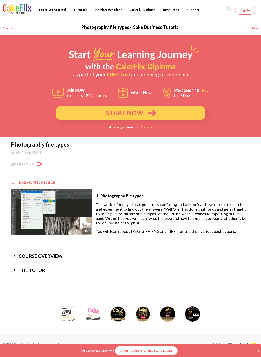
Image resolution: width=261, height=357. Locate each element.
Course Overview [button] (40, 256)
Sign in (245, 10)
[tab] (130, 182)
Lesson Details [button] (37, 182)
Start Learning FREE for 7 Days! (146, 350)
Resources (171, 10)
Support (193, 10)
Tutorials (80, 10)
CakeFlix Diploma (142, 10)
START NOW (124, 113)
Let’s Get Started (52, 10)
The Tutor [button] (32, 270)
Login (147, 127)
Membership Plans (108, 10)
